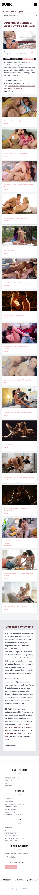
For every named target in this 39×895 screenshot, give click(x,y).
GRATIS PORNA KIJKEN (13, 814)
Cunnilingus (30, 86)
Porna (19, 88)
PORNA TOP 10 (10, 812)
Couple (10, 86)
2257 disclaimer (11, 841)
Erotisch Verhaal (12, 778)
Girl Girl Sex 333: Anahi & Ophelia (15, 153)
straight (16, 86)
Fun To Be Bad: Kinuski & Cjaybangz (15, 283)
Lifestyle (8, 780)
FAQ (6, 830)
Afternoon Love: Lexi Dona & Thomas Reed (17, 380)
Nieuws (8, 783)
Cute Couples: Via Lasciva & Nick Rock (16, 607)
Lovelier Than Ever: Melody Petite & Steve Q (18, 412)
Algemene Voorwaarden (14, 838)
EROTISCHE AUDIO (11, 809)
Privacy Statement (12, 835)
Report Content (11, 833)
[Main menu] (35, 4)
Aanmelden (11, 867)
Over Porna (9, 801)
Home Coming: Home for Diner (13, 315)
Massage (6, 88)
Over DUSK (9, 799)
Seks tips (8, 786)
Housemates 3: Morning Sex (12, 121)
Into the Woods (8, 250)
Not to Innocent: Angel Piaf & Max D (15, 218)
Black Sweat (7, 445)
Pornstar (13, 88)
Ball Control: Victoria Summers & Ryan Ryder (18, 477)
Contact (8, 828)
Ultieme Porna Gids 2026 (14, 804)
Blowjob (23, 86)
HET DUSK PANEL (11, 807)
